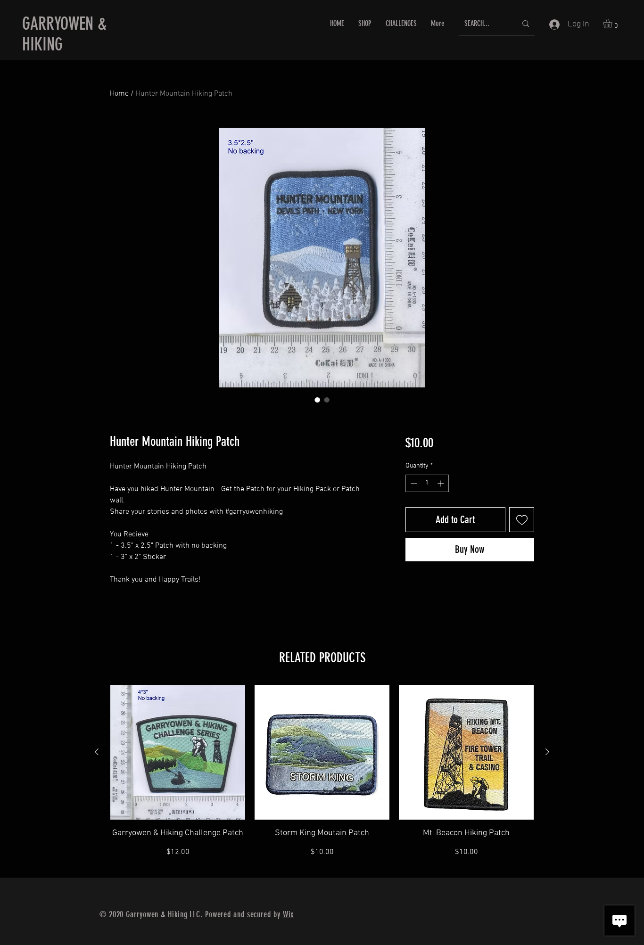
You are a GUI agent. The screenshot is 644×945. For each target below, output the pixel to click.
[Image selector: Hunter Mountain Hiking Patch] (317, 399)
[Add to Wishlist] (521, 519)
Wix (288, 914)
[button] (613, 23)
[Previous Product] (96, 751)
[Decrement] (413, 483)
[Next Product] (547, 751)
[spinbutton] (427, 483)
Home (119, 94)
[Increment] (441, 483)
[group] (322, 777)
